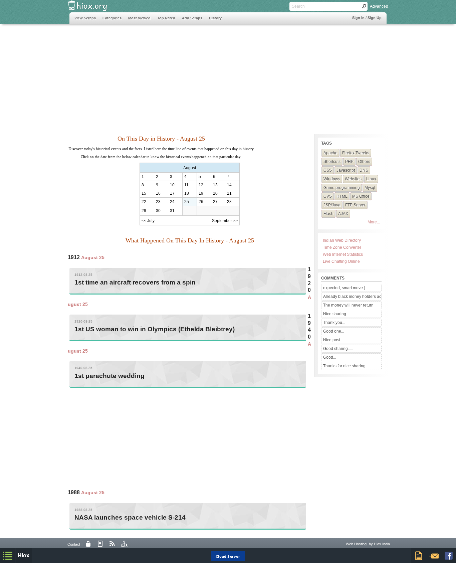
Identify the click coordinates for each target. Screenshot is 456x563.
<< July (148, 220)
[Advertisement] (190, 76)
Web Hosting (356, 544)
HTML (342, 196)
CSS (327, 170)
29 (144, 210)
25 (186, 201)
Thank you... (334, 322)
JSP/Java (331, 205)
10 (172, 185)
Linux (371, 179)
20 (215, 193)
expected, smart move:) (344, 288)
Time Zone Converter (342, 247)
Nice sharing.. (335, 314)
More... (374, 222)
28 (229, 201)
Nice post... (333, 340)
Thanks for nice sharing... (346, 366)
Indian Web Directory (342, 240)
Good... (329, 357)
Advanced (379, 6)
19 (201, 193)
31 (172, 210)
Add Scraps (192, 18)
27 (215, 201)
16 (158, 193)
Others (364, 161)
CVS (327, 196)
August (189, 168)
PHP (349, 161)
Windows (331, 179)
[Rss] (112, 544)
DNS (364, 170)
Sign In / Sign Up (367, 18)
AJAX (343, 213)
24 (172, 201)
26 (201, 201)
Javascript (345, 170)
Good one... (333, 331)
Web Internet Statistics (343, 254)
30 (158, 210)
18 (186, 193)
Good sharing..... (338, 348)
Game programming (341, 187)
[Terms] (100, 544)
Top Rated (166, 18)
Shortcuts (331, 161)
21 (229, 193)
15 (144, 193)
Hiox (23, 555)
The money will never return (348, 305)
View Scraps (85, 18)
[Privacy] (88, 544)
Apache (330, 153)
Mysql (370, 187)
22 (144, 201)
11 (186, 185)
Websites (353, 179)
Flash (328, 213)
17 (172, 193)
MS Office (361, 196)
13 (215, 185)
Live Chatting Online (341, 261)
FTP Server (355, 205)
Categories (112, 18)
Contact (73, 544)
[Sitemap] (125, 544)
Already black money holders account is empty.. (352, 296)
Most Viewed (139, 18)
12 (201, 185)
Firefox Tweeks (355, 153)
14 (229, 185)
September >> (225, 220)
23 (158, 201)
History (215, 18)
